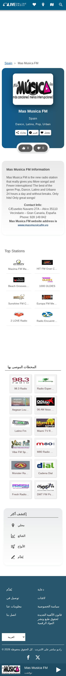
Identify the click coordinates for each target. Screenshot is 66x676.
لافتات (41, 598)
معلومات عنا (14, 606)
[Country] (51, 5)
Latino (30, 124)
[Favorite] (34, 5)
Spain (8, 63)
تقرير (35, 132)
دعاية (41, 589)
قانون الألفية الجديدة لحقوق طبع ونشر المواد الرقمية (50, 619)
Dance (19, 124)
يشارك (23, 132)
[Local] (43, 5)
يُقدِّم (9, 589)
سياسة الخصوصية (48, 606)
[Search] (60, 5)
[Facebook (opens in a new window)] (28, 657)
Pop (38, 124)
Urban (47, 124)
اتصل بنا (11, 614)
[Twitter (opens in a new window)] (37, 657)
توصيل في (12, 598)
